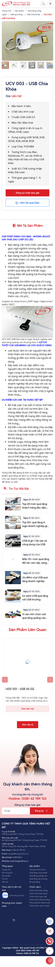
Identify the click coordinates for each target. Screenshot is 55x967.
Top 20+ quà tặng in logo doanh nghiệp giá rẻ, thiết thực (35, 524)
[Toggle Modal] (50, 931)
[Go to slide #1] (5, 65)
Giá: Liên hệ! (27, 708)
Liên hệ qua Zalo (17, 895)
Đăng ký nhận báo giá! (27, 192)
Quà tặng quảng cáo (38, 875)
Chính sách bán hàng (38, 890)
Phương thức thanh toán (39, 902)
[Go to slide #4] (31, 65)
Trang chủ (6, 869)
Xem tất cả (27, 724)
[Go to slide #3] (23, 65)
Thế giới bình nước (37, 869)
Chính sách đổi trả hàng (39, 899)
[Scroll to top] (49, 951)
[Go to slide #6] (49, 65)
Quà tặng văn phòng (38, 878)
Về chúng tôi (7, 872)
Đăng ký (39, 810)
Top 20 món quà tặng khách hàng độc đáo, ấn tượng (34, 505)
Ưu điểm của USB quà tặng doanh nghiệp (35, 579)
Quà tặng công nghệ (38, 872)
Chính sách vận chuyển (39, 905)
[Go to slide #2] (14, 65)
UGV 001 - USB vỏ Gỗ (20, 689)
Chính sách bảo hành (38, 893)
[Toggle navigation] (50, 4)
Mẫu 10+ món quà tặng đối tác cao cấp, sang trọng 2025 (35, 561)
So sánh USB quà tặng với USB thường (35, 597)
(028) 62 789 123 (33, 798)
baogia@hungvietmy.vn (18, 853)
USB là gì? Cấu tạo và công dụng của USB (34, 542)
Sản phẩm (6, 875)
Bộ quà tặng (34, 882)
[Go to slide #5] (40, 65)
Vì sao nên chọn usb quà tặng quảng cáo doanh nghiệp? (34, 616)
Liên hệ (5, 882)
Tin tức (5, 878)
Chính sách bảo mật (38, 896)
